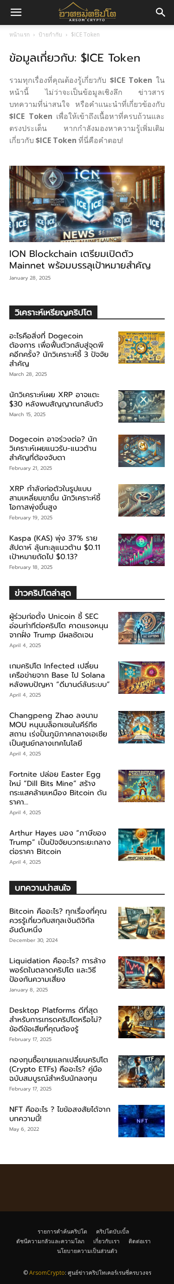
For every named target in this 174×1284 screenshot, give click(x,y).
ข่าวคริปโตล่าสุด (43, 592)
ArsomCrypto (47, 1273)
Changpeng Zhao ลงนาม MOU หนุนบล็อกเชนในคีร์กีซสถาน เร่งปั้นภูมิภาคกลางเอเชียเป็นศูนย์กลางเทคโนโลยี (58, 729)
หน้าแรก (19, 34)
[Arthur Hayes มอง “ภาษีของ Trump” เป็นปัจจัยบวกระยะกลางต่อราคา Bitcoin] (141, 845)
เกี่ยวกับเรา (106, 1241)
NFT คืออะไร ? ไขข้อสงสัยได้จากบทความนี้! (59, 1114)
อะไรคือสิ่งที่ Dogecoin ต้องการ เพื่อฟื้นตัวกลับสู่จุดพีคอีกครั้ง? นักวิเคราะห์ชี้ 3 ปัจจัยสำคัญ (59, 349)
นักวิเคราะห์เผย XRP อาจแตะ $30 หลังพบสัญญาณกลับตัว (56, 399)
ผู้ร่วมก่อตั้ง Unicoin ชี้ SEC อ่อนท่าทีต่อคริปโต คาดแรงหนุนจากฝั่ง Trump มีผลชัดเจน (58, 626)
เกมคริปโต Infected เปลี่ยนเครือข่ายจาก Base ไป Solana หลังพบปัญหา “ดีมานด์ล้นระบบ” (59, 675)
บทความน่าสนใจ (43, 887)
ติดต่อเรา (140, 1241)
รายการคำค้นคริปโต (62, 1231)
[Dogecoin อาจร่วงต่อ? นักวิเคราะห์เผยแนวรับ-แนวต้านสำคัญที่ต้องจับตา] (141, 451)
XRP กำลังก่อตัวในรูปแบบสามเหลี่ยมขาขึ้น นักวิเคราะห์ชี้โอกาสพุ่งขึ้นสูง (54, 498)
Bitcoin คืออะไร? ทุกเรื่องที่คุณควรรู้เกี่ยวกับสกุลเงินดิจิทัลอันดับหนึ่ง (58, 920)
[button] (161, 12)
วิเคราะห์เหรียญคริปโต (53, 312)
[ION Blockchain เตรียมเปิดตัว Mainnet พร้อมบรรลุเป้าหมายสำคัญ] (87, 204)
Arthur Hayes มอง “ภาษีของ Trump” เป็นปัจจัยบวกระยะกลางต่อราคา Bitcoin (60, 842)
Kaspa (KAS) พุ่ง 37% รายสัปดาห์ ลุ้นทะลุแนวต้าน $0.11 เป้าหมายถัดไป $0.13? (54, 547)
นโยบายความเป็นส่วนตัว (87, 1251)
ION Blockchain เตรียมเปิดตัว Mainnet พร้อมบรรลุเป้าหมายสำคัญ (80, 259)
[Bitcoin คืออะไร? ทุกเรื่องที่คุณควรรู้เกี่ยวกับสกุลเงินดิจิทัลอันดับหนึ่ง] (141, 923)
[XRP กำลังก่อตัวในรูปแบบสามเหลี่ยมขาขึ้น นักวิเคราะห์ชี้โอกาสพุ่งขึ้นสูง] (141, 500)
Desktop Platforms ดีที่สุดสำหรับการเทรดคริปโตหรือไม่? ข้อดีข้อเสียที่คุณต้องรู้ (55, 1020)
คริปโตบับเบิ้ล (112, 1231)
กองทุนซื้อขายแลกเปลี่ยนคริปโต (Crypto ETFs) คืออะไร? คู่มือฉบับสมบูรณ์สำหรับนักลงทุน (58, 1069)
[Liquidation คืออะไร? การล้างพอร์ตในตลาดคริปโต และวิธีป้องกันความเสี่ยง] (141, 972)
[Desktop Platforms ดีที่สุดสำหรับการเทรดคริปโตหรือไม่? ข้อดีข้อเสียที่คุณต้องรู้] (141, 1022)
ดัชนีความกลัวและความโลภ (50, 1241)
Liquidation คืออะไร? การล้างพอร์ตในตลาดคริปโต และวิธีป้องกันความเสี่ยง (57, 970)
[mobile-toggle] (16, 12)
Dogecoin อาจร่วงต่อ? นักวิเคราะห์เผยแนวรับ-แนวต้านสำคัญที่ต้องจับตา (53, 448)
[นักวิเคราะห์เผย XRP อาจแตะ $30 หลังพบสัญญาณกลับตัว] (141, 406)
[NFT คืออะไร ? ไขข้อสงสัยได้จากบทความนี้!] (141, 1121)
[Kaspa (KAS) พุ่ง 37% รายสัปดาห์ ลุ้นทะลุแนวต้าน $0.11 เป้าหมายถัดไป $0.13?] (141, 550)
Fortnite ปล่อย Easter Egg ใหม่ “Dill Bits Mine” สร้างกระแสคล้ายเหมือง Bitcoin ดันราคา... (58, 788)
